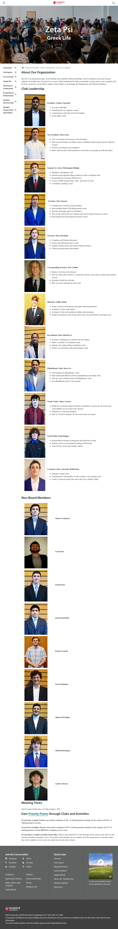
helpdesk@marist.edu (58, 923)
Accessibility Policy (77, 918)
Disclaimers (52, 918)
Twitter (28, 866)
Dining (28, 883)
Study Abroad (11, 889)
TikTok (28, 858)
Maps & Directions (61, 866)
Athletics (29, 874)
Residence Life (31, 887)
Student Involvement (32, 68)
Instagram (13, 858)
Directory (57, 858)
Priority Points (38, 814)
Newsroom (58, 887)
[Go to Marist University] (59, 3)
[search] (114, 3)
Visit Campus (59, 862)
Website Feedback (61, 883)
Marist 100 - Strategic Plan (64, 879)
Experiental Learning (13, 878)
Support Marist (59, 875)
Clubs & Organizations (47, 68)
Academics (10, 874)
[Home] (23, 68)
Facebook (12, 862)
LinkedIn (12, 866)
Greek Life (59, 68)
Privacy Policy (63, 918)
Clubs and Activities (33, 878)
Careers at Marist (60, 870)
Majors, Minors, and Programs (13, 884)
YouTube (29, 862)
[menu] (3, 3)
